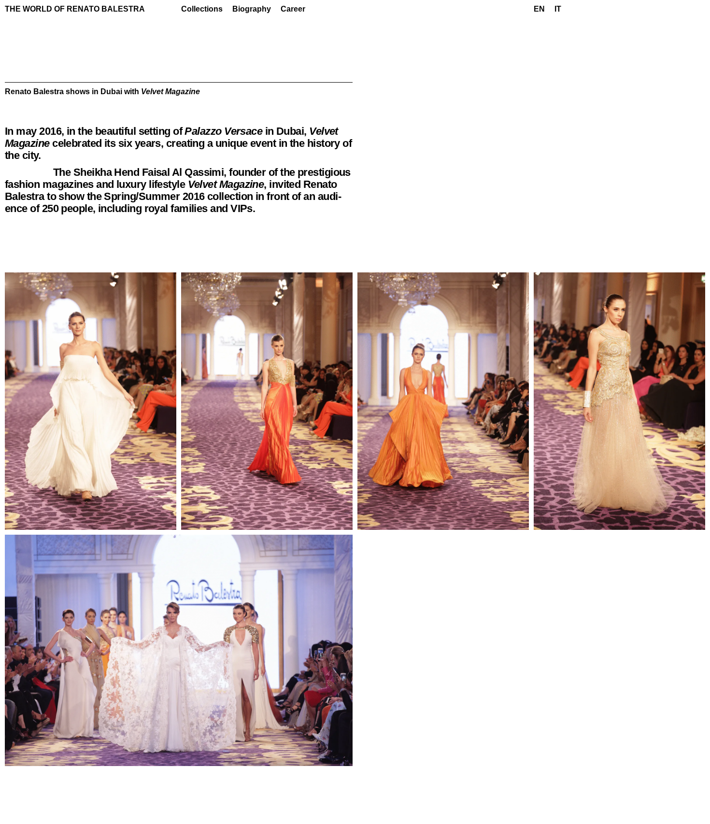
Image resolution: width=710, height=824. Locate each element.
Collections (202, 9)
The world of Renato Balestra (75, 9)
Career (293, 9)
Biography (251, 9)
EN (539, 9)
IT (557, 9)
